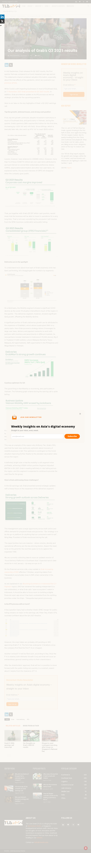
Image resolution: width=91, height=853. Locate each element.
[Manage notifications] (86, 848)
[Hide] (1, 25)
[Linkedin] (2, 17)
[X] (2, 21)
